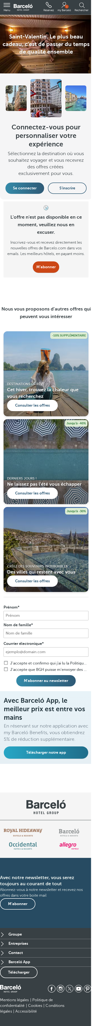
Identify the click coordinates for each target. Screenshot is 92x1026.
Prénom (11, 607)
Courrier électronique (23, 644)
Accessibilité (26, 1011)
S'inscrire (67, 188)
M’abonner (46, 267)
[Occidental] (23, 845)
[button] (7, 7)
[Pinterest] (87, 988)
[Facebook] (51, 988)
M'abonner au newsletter (46, 681)
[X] (69, 988)
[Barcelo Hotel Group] (10, 988)
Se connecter (25, 188)
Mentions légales (14, 1000)
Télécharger (18, 972)
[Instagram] (60, 988)
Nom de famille (17, 625)
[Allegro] (69, 845)
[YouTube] (78, 988)
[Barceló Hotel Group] (23, 7)
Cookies (35, 1006)
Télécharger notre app (46, 752)
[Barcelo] (69, 832)
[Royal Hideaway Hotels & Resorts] (23, 832)
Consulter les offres (32, 405)
